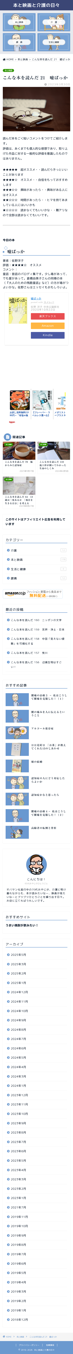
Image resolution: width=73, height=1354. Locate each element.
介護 (38, 550)
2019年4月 (18, 1282)
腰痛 (38, 578)
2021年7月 (18, 1207)
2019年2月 (18, 1301)
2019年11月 (19, 1217)
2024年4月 (18, 1067)
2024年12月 (19, 992)
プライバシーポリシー (29, 1345)
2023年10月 (19, 1114)
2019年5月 (18, 1273)
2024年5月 (18, 1058)
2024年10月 (19, 1011)
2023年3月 (18, 1179)
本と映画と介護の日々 (36, 5)
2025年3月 (18, 964)
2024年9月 (18, 1020)
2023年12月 (19, 1095)
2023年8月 (18, 1132)
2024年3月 (18, 1076)
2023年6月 (18, 1151)
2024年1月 (18, 1086)
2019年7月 (18, 1254)
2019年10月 (19, 1226)
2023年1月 (18, 1198)
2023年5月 (18, 1161)
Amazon (48, 325)
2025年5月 (18, 955)
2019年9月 (18, 1235)
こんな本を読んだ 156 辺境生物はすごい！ (36, 664)
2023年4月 (18, 1170)
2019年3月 (18, 1292)
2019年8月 (18, 1245)
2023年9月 (18, 1123)
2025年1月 (18, 983)
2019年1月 (18, 1310)
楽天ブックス (47, 316)
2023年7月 (18, 1142)
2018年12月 (19, 1320)
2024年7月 (18, 1039)
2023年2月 (18, 1189)
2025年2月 (18, 973)
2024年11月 (19, 1002)
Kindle (48, 335)
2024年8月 (18, 1030)
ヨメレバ (49, 302)
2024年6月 (18, 1048)
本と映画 (8, 70)
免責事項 (50, 1345)
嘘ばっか (36, 298)
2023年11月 (19, 1104)
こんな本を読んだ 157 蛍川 (29, 653)
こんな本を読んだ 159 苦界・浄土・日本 (38, 629)
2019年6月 (18, 1264)
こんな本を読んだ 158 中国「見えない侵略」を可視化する (38, 641)
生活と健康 (37, 569)
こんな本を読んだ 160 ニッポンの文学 (36, 620)
